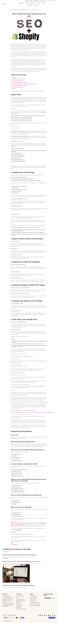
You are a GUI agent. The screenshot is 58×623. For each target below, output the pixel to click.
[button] (29, 148)
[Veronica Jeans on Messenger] (36, 1)
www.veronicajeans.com (18, 529)
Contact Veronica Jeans (20, 595)
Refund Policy (18, 607)
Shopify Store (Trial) (33, 595)
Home (12, 9)
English (4, 615)
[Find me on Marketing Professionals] (49, 600)
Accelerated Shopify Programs (8, 597)
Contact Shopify (32, 600)
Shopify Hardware (33, 599)
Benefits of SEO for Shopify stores (17, 80)
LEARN (43, 3)
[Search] (48, 4)
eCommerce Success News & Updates (19, 9)
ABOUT (35, 5)
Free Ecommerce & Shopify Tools (8, 603)
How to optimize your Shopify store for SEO (19, 82)
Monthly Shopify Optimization (35, 605)
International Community (20, 599)
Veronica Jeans (7, 620)
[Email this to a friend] (17, 545)
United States (11, 615)
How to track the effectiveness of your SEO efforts (20, 85)
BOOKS (38, 3)
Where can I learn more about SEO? (17, 87)
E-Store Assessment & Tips (34, 602)
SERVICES (21, 3)
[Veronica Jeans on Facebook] (28, 1)
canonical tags (15, 227)
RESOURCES (29, 5)
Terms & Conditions (19, 605)
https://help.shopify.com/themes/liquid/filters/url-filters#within (38, 412)
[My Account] (51, 4)
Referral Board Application (20, 600)
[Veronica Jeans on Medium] (34, 1)
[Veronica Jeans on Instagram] (30, 1)
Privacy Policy (18, 602)
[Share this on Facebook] (13, 545)
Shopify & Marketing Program (8, 599)
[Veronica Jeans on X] (40, 1)
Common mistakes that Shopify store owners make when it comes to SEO (24, 83)
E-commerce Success (22, 523)
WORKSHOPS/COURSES (30, 3)
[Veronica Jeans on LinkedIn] (32, 1)
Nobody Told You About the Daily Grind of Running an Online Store (21, 561)
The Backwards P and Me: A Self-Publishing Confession (18, 585)
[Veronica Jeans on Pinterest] (38, 1)
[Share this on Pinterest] (15, 545)
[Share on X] (11, 545)
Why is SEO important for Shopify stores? (18, 78)
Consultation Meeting (6, 595)
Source (44, 115)
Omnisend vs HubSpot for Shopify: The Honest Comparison (19, 555)
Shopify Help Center (33, 597)
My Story (17, 597)
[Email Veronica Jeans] (26, 1)
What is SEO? (14, 77)
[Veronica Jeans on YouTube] (42, 1)
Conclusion (13, 88)
